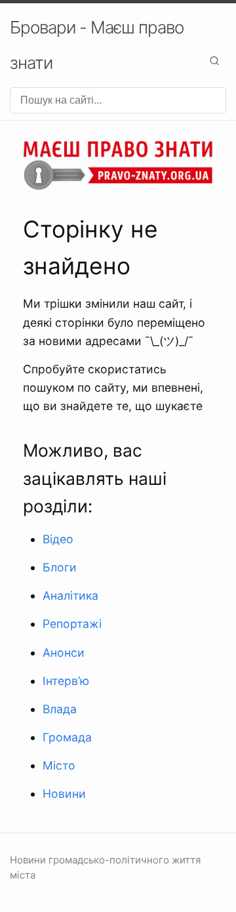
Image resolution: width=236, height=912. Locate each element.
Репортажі (72, 624)
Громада (67, 737)
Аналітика (70, 595)
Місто (59, 765)
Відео (58, 539)
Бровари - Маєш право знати (97, 45)
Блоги (60, 567)
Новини (64, 793)
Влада (60, 709)
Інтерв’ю (66, 681)
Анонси (64, 652)
